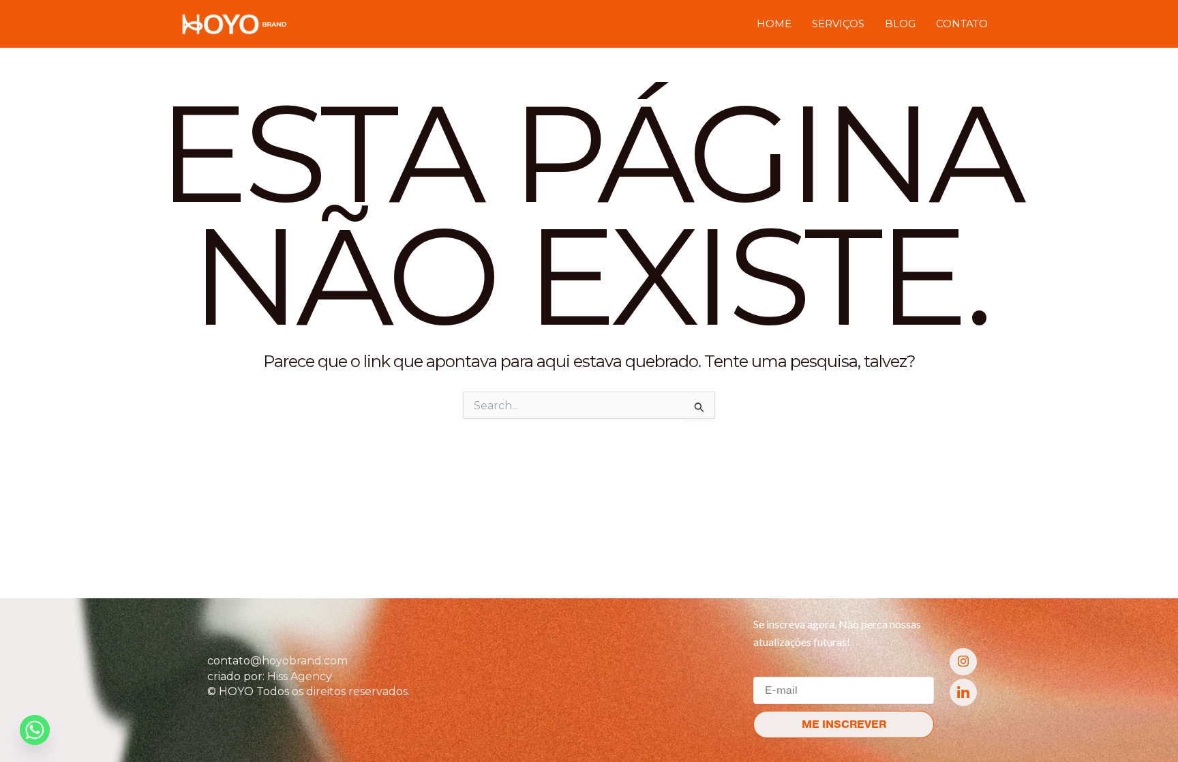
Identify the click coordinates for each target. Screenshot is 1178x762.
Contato (962, 23)
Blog (900, 23)
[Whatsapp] (35, 730)
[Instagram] (963, 661)
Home (774, 23)
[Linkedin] (963, 692)
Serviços (838, 23)
